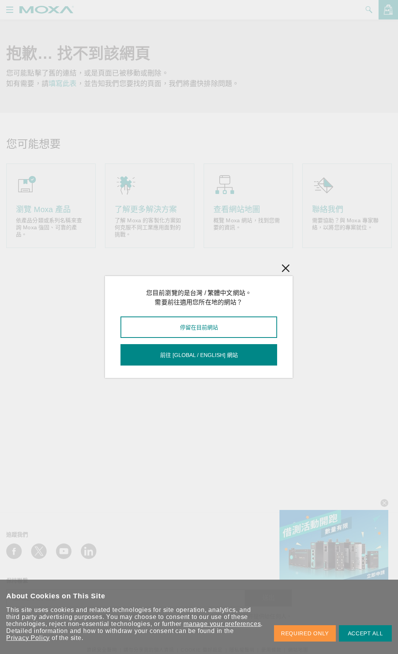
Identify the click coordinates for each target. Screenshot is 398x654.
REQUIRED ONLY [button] (305, 633)
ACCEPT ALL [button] (365, 633)
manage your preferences (222, 624)
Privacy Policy (28, 638)
